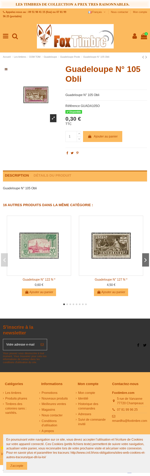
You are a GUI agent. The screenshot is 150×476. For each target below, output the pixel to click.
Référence (72, 106)
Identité (83, 398)
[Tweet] (72, 153)
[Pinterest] (77, 153)
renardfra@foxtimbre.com (129, 420)
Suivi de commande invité (92, 422)
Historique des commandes (88, 406)
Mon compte (140, 12)
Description (17, 175)
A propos (48, 431)
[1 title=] (2, 448)
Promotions (49, 392)
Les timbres (13, 392)
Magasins (48, 409)
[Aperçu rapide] (39, 274)
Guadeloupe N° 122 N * (39, 279)
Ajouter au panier (106, 136)
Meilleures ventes (54, 404)
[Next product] (146, 57)
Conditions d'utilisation (49, 423)
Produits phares (16, 398)
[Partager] (67, 153)
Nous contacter (120, 12)
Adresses (84, 414)
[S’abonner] (42, 344)
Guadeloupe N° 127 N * (111, 279)
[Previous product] (143, 57)
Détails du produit (52, 175)
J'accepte (16, 465)
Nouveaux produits (55, 398)
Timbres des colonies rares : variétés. (15, 408)
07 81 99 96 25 (127, 409)
